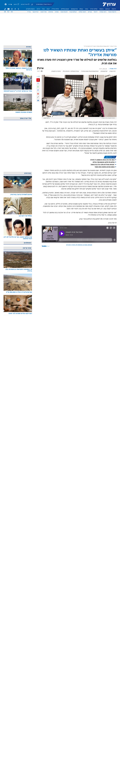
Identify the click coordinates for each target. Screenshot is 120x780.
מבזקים (107, 9)
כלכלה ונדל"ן (55, 9)
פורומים (51, 12)
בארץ (86, 9)
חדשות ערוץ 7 (108, 5)
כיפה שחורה (102, 12)
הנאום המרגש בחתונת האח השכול (105, 167)
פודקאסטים (74, 9)
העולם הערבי (73, 12)
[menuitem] (114, 9)
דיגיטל (95, 12)
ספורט (57, 12)
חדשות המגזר (112, 12)
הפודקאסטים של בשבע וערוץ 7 (89, 71)
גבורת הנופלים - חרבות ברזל (71, 71)
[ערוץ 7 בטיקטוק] (5, 9)
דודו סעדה (112, 71)
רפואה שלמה (82, 12)
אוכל (43, 9)
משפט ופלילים (65, 9)
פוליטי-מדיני (93, 9)
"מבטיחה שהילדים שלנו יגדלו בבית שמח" (102, 164)
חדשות (114, 9)
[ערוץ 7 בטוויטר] (18, 9)
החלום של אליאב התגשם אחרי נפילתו (104, 162)
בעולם (81, 9)
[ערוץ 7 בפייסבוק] (15, 9)
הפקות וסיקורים (30, 9)
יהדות (38, 9)
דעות (48, 9)
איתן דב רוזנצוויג (56, 71)
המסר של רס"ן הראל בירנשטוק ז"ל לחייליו (102, 160)
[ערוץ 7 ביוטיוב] (8, 9)
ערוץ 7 (115, 46)
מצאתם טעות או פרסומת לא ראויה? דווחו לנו (79, 245)
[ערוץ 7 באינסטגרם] (11, 9)
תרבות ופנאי (64, 12)
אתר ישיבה (43, 12)
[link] (18, 69)
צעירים (90, 12)
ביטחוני (101, 9)
